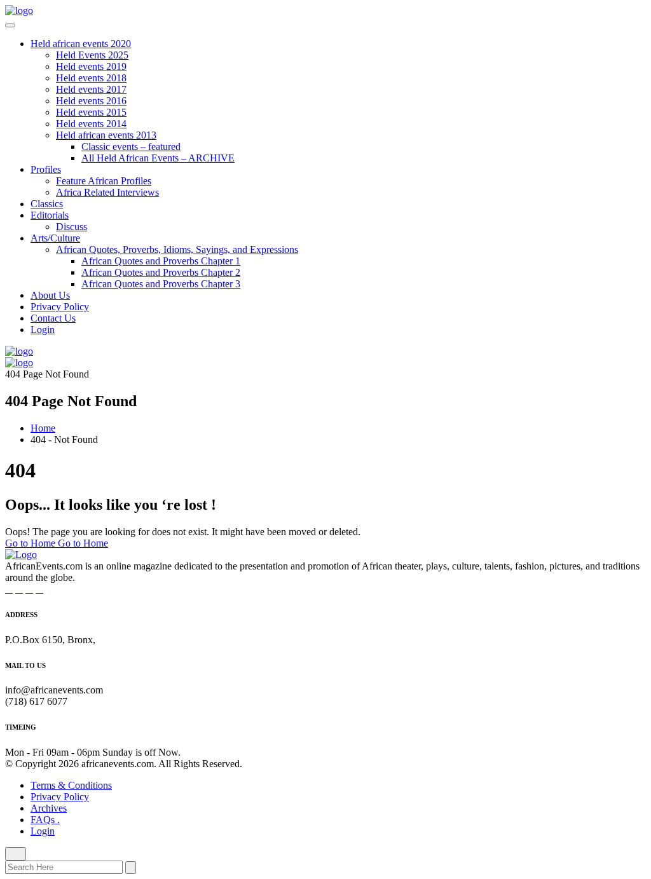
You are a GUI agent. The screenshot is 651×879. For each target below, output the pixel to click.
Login (43, 329)
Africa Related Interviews (107, 192)
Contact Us (53, 318)
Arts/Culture (55, 238)
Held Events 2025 (92, 55)
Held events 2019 (91, 66)
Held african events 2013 (106, 135)
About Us (50, 295)
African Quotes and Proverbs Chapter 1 (160, 261)
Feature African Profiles (103, 180)
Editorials (50, 215)
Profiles (46, 169)
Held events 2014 (91, 123)
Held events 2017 (91, 89)
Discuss (71, 226)
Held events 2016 (91, 100)
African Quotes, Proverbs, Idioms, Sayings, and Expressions (177, 249)
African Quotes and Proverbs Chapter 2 (160, 272)
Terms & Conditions (71, 785)
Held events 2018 (91, 77)
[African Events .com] (19, 10)
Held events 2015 (91, 112)
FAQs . (45, 819)
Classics (47, 203)
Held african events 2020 (81, 43)
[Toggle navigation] (10, 25)
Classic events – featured (131, 146)
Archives (49, 808)
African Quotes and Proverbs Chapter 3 (160, 283)
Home (43, 428)
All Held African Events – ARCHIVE (158, 158)
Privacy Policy (60, 306)
